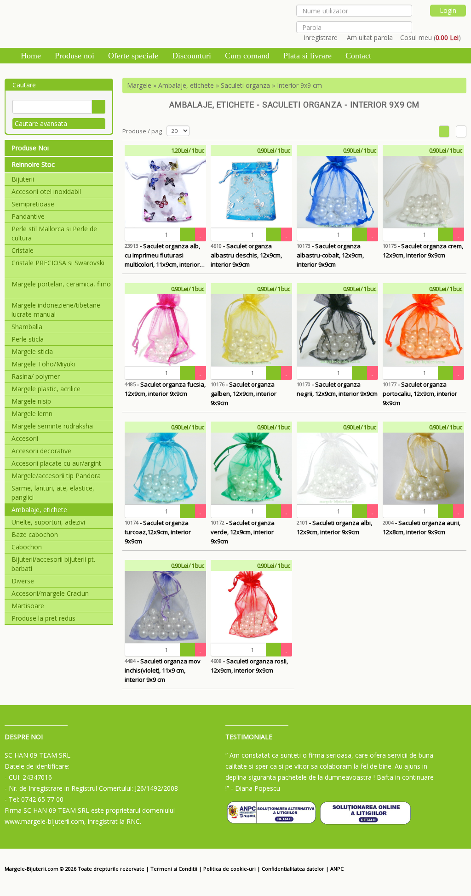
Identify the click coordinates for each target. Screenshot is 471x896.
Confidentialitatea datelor (293, 868)
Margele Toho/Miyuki (43, 364)
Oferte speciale (133, 55)
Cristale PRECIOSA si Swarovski (57, 262)
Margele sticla (32, 351)
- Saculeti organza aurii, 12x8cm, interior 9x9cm (421, 527)
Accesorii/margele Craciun (50, 593)
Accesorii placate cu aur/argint (56, 463)
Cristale (22, 250)
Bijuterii (22, 179)
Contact (358, 55)
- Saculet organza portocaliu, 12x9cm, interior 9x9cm (420, 393)
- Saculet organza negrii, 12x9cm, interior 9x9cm (337, 389)
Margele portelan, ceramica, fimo (61, 284)
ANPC (337, 868)
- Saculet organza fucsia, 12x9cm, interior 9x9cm (165, 389)
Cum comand (247, 55)
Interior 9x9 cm (299, 85)
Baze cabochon (34, 534)
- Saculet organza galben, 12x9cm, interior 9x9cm (243, 393)
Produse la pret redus (43, 618)
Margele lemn (31, 413)
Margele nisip (31, 401)
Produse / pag (142, 131)
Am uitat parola (370, 37)
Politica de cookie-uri (229, 868)
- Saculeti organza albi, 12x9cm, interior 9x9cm (334, 527)
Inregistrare (321, 37)
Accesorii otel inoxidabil (46, 191)
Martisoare (27, 605)
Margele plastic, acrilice (45, 388)
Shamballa (26, 326)
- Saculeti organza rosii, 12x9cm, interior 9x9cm (249, 665)
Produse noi (74, 55)
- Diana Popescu (255, 788)
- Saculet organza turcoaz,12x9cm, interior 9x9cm (158, 532)
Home (31, 55)
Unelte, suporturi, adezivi (48, 522)
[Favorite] (200, 234)
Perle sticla (27, 339)
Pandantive (28, 216)
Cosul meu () (430, 37)
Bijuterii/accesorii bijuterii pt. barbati (53, 564)
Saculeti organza (245, 85)
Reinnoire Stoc (33, 164)
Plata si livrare (307, 55)
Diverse (22, 580)
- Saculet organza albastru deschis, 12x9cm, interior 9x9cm (246, 255)
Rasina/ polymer (35, 376)
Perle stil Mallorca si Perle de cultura (54, 233)
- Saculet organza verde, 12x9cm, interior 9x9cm (243, 532)
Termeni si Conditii (173, 868)
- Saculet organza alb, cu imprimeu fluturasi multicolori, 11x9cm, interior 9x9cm (162, 255)
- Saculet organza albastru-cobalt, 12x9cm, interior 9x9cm (330, 255)
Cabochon (26, 546)
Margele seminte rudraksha (52, 426)
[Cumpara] (187, 234)
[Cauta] (98, 107)
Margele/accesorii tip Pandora (56, 475)
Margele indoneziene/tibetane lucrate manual (55, 310)
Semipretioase (32, 204)
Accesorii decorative (41, 450)
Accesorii (24, 438)
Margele (139, 85)
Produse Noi (30, 147)
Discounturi (191, 55)
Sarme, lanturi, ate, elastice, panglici (52, 493)
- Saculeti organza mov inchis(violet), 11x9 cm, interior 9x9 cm (163, 670)
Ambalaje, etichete (39, 509)
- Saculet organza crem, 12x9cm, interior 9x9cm (423, 250)
